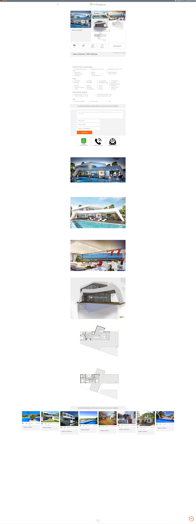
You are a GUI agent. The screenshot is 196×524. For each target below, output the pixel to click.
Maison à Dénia (28, 427)
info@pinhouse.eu (180, 0)
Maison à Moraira (67, 431)
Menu (57, 4)
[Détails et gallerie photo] (31, 412)
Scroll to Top (191, 518)
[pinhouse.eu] (98, 4)
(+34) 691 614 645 (191, 0)
